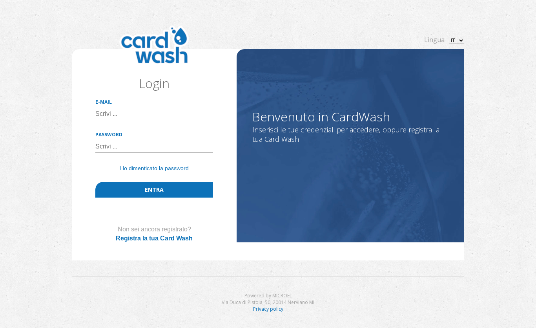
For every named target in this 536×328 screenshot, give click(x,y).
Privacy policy (268, 309)
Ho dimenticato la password (154, 168)
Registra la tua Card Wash (154, 238)
